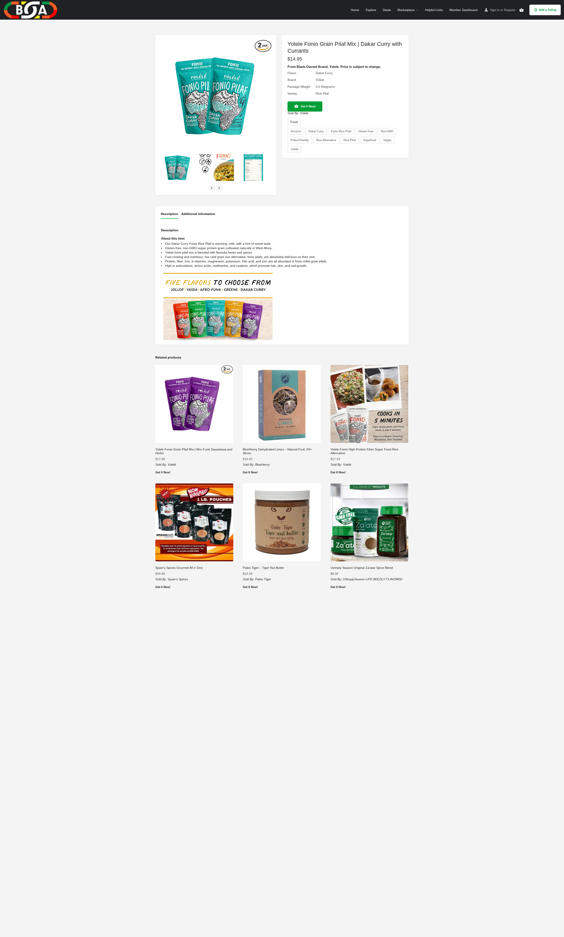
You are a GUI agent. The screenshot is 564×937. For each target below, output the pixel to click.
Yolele (294, 149)
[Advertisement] (282, 687)
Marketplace (406, 10)
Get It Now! (308, 106)
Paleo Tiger (263, 579)
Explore (371, 10)
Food (294, 122)
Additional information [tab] (198, 214)
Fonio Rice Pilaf (341, 131)
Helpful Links (434, 10)
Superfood (369, 140)
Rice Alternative (326, 140)
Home (355, 10)
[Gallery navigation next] (219, 188)
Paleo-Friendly (300, 140)
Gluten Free (365, 131)
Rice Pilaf (349, 140)
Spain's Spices (178, 579)
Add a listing (547, 9)
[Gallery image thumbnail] (216, 95)
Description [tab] (169, 214)
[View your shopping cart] (521, 9)
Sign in (494, 10)
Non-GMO (387, 131)
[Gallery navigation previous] (212, 188)
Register (510, 10)
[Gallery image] (178, 167)
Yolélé (304, 113)
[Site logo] (31, 9)
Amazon (296, 131)
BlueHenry (262, 464)
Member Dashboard (463, 10)
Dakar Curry (316, 131)
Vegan (387, 140)
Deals (387, 10)
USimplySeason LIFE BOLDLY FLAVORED (372, 579)
